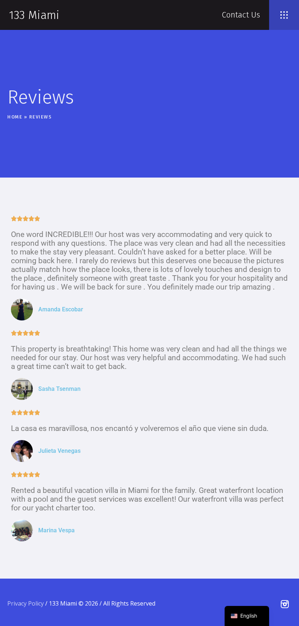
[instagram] (284, 604)
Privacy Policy (25, 603)
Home (14, 117)
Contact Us (241, 15)
